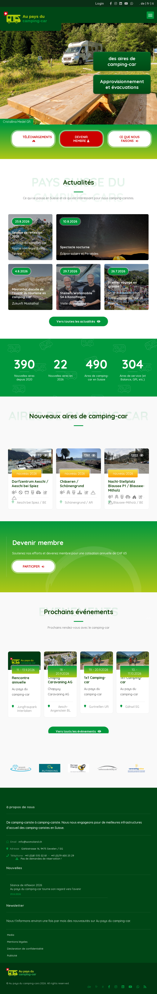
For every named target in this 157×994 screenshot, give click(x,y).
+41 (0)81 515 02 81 (36, 855)
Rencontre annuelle (20, 680)
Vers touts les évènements (76, 731)
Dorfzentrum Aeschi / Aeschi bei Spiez (30, 483)
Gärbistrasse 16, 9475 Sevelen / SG (42, 848)
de (143, 3)
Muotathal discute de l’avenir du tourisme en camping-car (29, 293)
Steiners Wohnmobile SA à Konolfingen (76, 295)
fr (148, 3)
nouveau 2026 (27, 473)
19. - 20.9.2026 (98, 670)
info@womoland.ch (30, 841)
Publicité (12, 955)
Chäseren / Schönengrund (72, 483)
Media (10, 934)
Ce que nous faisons (129, 139)
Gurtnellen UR (99, 707)
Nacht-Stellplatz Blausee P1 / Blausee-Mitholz (126, 485)
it (153, 3)
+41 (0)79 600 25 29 (62, 855)
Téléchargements (37, 137)
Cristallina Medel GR (16, 122)
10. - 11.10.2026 (134, 671)
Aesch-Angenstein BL (60, 708)
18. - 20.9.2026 (62, 671)
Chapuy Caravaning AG (60, 679)
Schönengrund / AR (79, 502)
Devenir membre (80, 139)
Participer (31, 566)
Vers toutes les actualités (76, 321)
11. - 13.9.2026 (25, 670)
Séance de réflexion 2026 (27, 234)
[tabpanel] (78, 62)
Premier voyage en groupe (122, 284)
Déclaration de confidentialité (25, 948)
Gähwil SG (132, 707)
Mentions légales (17, 941)
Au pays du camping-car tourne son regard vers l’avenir (45, 889)
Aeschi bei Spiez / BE (31, 502)
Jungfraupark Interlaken (27, 709)
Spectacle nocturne (75, 247)
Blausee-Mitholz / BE (128, 502)
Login (99, 3)
